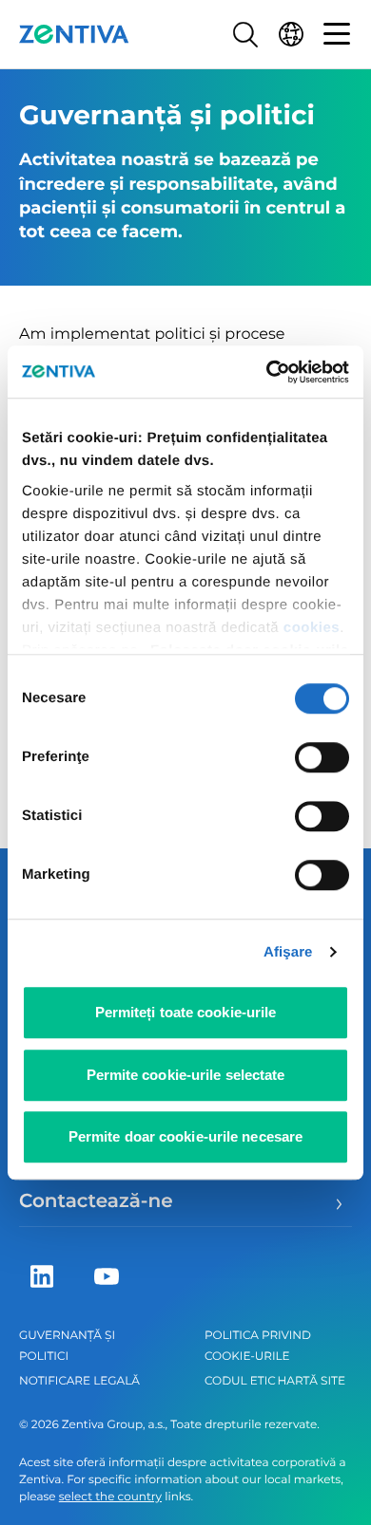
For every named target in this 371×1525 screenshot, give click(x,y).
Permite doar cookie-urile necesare (185, 1136)
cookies (311, 628)
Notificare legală (79, 1381)
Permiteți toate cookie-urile (186, 1012)
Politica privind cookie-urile (258, 1346)
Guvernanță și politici (67, 1346)
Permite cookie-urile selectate (186, 1075)
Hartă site (311, 1381)
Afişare (288, 952)
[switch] (322, 757)
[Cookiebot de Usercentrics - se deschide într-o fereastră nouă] (267, 372)
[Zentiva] (74, 34)
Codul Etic (240, 1381)
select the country (110, 1497)
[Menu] (337, 34)
